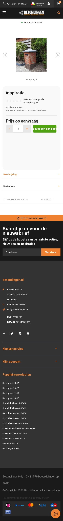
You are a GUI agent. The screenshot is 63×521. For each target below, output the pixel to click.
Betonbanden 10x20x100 (14, 413)
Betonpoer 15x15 (11, 383)
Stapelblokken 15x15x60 (14, 403)
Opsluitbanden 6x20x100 (14, 418)
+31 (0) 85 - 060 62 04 (17, 4)
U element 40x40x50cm (14, 438)
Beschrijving (10, 174)
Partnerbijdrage (51, 490)
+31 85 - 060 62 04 (16, 304)
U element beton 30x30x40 (15, 433)
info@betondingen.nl (17, 309)
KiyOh (6, 483)
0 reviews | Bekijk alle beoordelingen (34, 101)
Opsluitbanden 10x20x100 (15, 423)
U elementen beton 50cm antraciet (19, 428)
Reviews (9, 186)
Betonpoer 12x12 (11, 393)
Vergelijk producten (17, 199)
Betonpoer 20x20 (11, 388)
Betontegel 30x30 (11, 448)
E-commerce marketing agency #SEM (26, 497)
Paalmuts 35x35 (10, 443)
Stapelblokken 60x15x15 (14, 408)
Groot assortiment (33, 22)
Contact (48, 199)
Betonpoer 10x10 (11, 398)
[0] (58, 4)
